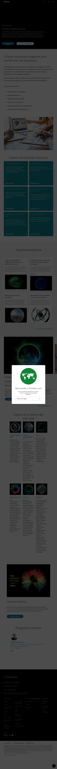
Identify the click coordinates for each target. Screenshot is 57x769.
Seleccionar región (22, 398)
